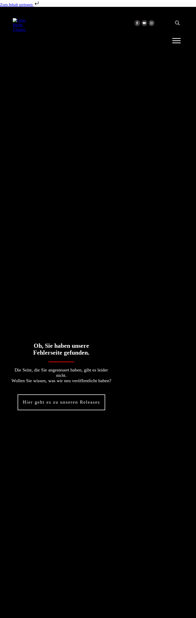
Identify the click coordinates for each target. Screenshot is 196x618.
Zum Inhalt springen (17, 5)
